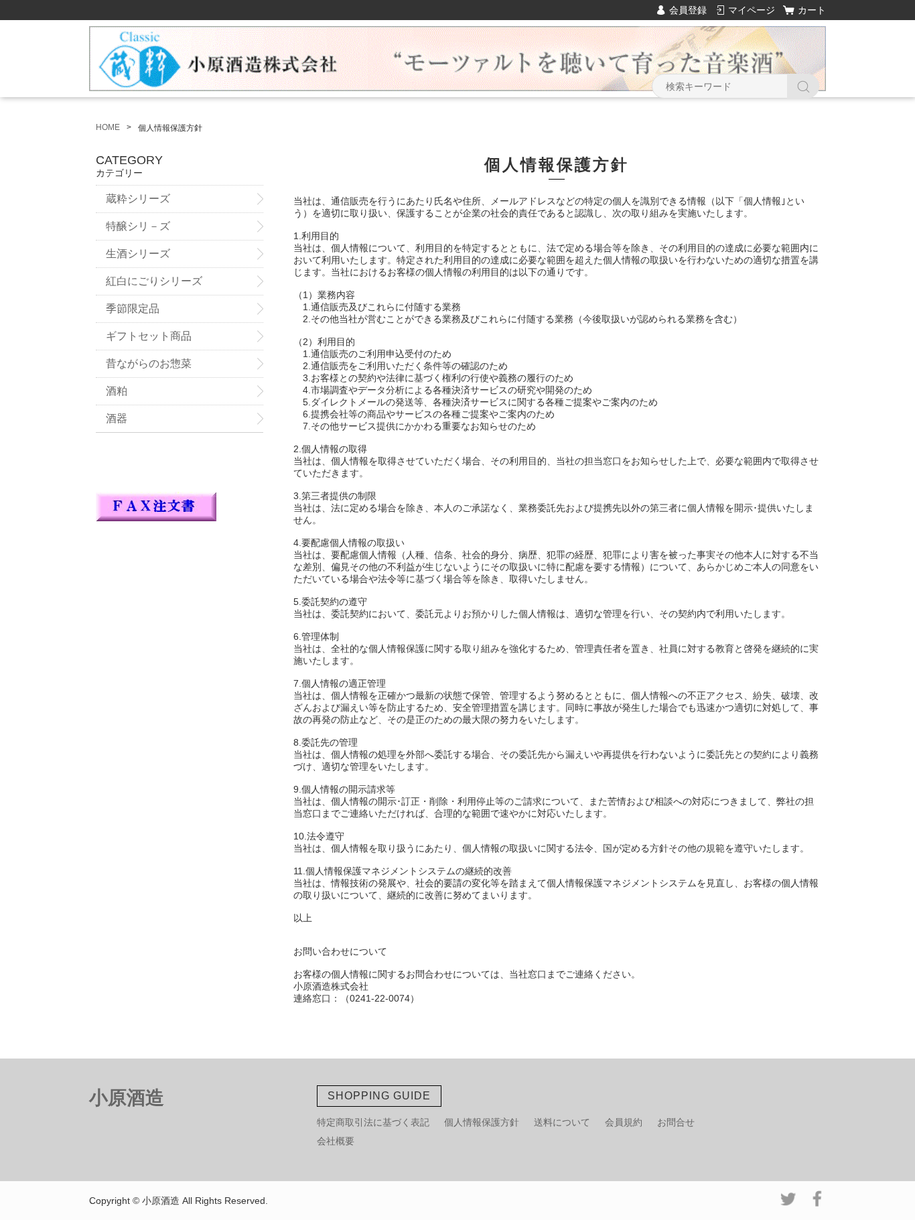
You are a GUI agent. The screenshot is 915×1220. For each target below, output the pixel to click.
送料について (562, 1122)
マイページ (751, 10)
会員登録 (688, 10)
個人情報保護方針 (481, 1122)
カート (812, 10)
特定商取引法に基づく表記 (373, 1122)
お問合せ (676, 1122)
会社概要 (335, 1141)
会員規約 (623, 1122)
